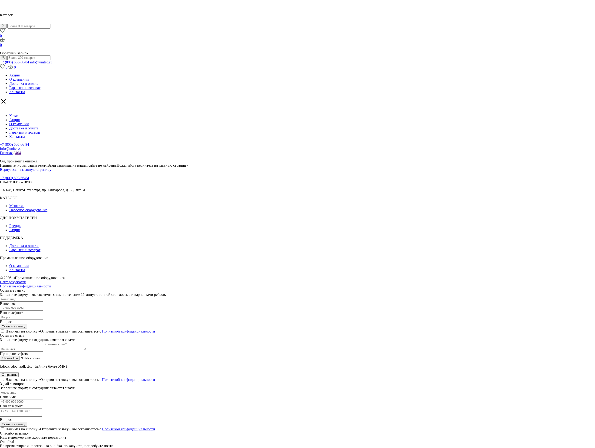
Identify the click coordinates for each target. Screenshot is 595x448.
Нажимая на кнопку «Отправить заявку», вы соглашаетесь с (80, 331)
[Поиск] (3, 26)
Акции (14, 75)
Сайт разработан (13, 282)
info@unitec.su (41, 62)
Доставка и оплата (24, 84)
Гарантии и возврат (24, 88)
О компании (19, 79)
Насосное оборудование (28, 210)
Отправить (9, 374)
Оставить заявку (13, 326)
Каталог (15, 116)
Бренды (15, 226)
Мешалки (16, 206)
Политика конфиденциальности (25, 286)
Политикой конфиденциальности (128, 331)
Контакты (17, 92)
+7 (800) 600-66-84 (15, 62)
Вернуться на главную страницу (25, 169)
